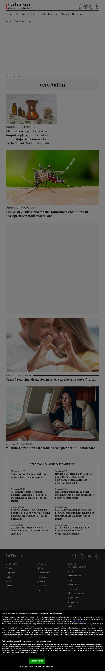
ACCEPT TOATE (37, 661)
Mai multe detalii (78, 621)
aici (85, 630)
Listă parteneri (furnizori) (10, 655)
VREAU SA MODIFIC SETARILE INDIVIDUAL (36, 666)
